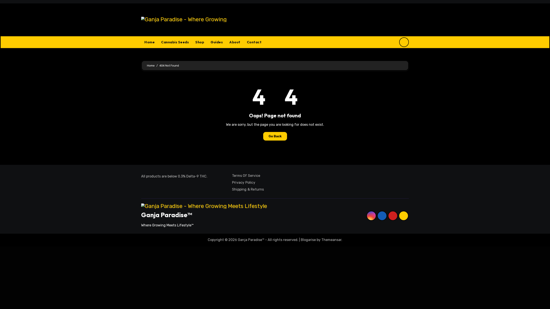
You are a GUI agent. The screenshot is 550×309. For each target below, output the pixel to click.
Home (149, 42)
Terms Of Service (246, 176)
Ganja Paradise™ (166, 215)
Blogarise (308, 240)
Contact (254, 42)
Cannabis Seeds (175, 42)
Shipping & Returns (248, 189)
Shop (199, 42)
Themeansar (331, 240)
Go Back (275, 136)
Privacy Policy (243, 182)
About (234, 42)
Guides (217, 42)
